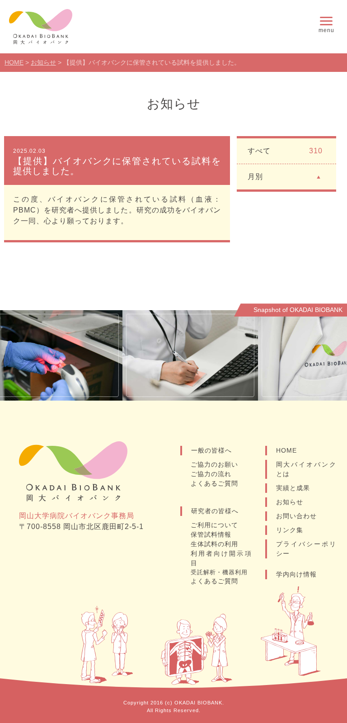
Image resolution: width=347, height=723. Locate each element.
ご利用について (214, 525)
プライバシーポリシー (306, 548)
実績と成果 (293, 487)
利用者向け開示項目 (221, 558)
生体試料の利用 (214, 544)
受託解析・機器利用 (219, 572)
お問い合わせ (296, 516)
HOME (286, 450)
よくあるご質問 (214, 483)
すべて (285, 151)
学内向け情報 (296, 574)
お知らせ (289, 502)
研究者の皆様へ (215, 511)
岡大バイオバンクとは (306, 469)
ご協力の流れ (211, 473)
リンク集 (289, 530)
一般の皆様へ (211, 450)
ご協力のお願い (214, 464)
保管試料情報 (211, 534)
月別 (255, 176)
